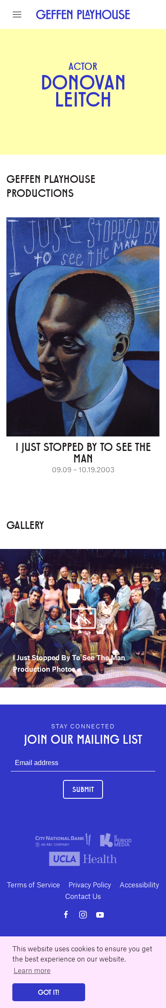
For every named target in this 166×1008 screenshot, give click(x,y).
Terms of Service (33, 884)
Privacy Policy (90, 884)
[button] (17, 14)
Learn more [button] (32, 970)
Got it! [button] (48, 992)
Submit (83, 789)
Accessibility (139, 884)
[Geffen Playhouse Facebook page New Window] (66, 914)
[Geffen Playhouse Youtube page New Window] (100, 914)
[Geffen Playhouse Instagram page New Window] (83, 914)
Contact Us (83, 896)
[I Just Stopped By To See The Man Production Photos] (83, 617)
